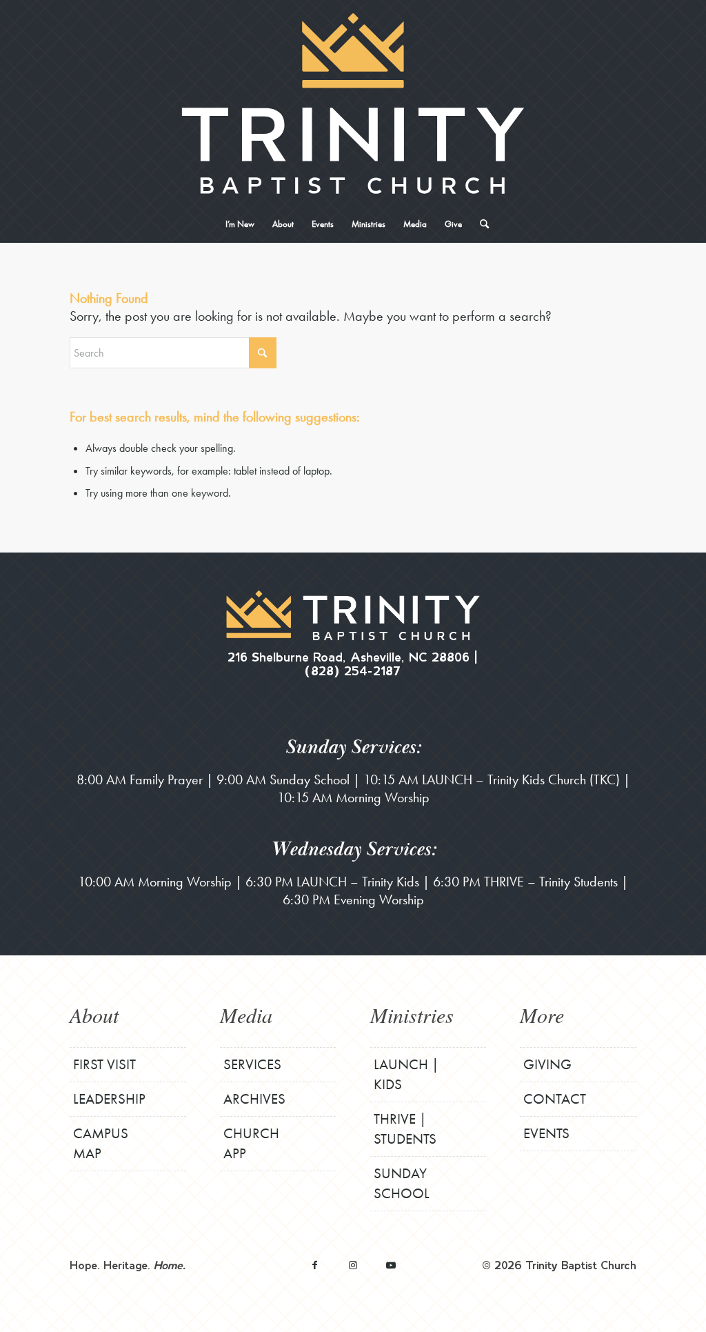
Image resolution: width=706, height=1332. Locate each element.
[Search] (480, 224)
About (94, 1014)
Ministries (412, 1014)
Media (246, 1014)
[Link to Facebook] (315, 1265)
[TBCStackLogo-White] (352, 103)
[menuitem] (239, 224)
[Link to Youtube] (391, 1265)
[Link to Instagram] (353, 1265)
